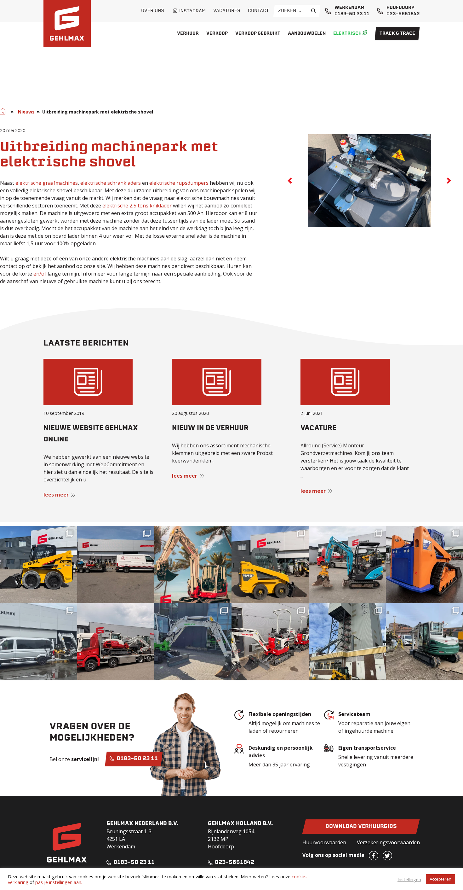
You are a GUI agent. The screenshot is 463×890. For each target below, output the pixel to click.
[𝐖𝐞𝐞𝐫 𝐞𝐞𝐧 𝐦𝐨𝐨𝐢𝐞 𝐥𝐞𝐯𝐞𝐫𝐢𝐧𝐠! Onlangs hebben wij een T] (193, 641)
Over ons (152, 11)
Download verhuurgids (361, 826)
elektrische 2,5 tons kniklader (137, 205)
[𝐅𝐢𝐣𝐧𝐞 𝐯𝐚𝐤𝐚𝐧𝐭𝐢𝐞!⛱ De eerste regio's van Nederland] (193, 564)
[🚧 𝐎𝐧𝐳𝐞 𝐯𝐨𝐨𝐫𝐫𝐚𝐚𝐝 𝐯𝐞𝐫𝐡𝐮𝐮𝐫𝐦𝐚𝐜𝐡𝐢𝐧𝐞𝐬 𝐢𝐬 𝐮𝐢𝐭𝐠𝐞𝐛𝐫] (270, 641)
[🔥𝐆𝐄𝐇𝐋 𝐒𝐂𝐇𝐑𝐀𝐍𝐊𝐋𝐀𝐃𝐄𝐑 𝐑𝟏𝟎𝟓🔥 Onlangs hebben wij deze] (38, 564)
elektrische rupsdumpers (179, 182)
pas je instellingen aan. (58, 882)
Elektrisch (347, 34)
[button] (290, 180)
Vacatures (226, 11)
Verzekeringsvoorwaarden (388, 842)
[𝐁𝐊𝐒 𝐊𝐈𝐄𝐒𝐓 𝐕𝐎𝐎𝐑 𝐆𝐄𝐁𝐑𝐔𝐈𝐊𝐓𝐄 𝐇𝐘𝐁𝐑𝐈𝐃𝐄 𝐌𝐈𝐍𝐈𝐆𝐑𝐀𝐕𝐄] (347, 564)
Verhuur (188, 34)
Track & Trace (397, 34)
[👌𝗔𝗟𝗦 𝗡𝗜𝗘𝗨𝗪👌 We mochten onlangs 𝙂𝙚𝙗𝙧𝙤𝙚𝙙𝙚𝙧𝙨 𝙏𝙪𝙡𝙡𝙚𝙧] (270, 564)
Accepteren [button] (440, 879)
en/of (39, 273)
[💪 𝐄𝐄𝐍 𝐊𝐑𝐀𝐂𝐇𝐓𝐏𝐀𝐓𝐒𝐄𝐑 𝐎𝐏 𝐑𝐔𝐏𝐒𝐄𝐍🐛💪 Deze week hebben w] (424, 564)
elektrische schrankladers (110, 182)
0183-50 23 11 (351, 14)
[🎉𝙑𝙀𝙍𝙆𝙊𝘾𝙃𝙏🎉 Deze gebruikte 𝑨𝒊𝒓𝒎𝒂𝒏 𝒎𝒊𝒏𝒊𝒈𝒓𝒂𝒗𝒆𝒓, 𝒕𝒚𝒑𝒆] (38, 641)
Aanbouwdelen (307, 34)
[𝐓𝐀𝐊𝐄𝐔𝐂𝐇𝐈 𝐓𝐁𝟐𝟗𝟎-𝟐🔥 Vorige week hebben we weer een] (424, 641)
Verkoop (217, 34)
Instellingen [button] (409, 879)
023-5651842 (403, 14)
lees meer (56, 494)
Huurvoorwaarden (324, 842)
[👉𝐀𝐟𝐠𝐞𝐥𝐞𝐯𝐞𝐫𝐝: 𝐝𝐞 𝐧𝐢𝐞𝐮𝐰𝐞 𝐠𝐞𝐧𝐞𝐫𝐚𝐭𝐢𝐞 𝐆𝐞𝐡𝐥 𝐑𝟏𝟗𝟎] (347, 641)
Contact (258, 11)
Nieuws (26, 112)
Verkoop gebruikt (257, 34)
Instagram (192, 11)
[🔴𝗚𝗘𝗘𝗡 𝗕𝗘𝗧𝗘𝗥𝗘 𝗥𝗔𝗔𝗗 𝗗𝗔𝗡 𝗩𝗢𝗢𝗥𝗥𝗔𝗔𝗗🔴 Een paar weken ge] (115, 641)
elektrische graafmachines (46, 182)
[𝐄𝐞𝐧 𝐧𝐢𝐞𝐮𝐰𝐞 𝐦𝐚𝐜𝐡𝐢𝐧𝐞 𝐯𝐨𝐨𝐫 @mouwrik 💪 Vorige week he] (115, 564)
